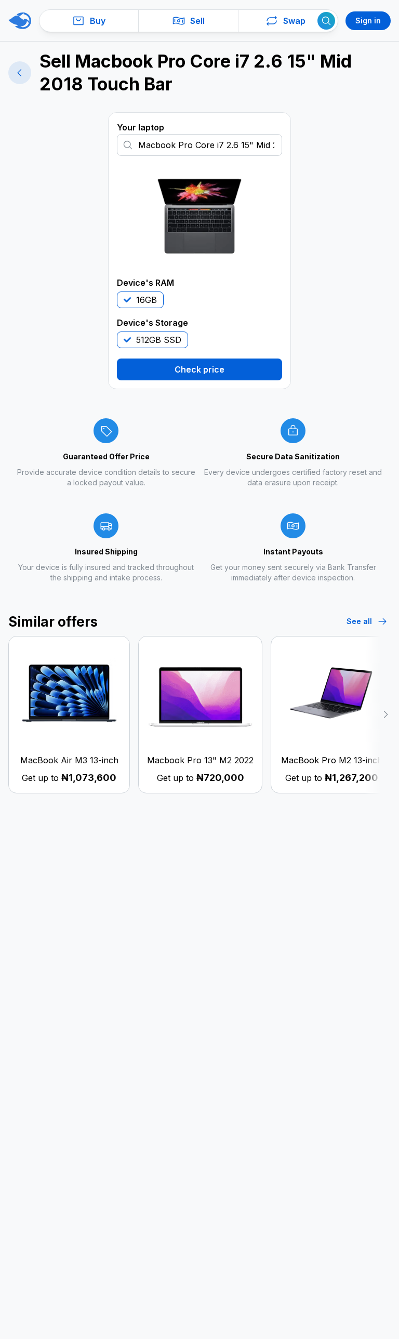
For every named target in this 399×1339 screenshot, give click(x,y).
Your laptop (140, 127)
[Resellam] (19, 20)
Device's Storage (152, 322)
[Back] (19, 72)
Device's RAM (145, 282)
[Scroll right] (378, 715)
